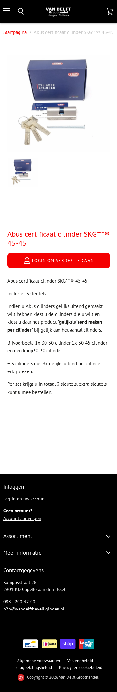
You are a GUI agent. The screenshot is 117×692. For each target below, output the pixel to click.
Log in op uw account (24, 499)
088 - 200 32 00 (19, 602)
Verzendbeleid (80, 660)
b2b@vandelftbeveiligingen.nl (33, 609)
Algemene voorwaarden (38, 660)
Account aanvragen (22, 518)
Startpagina (15, 32)
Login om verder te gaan (62, 260)
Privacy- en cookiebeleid (80, 667)
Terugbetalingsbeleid (33, 667)
